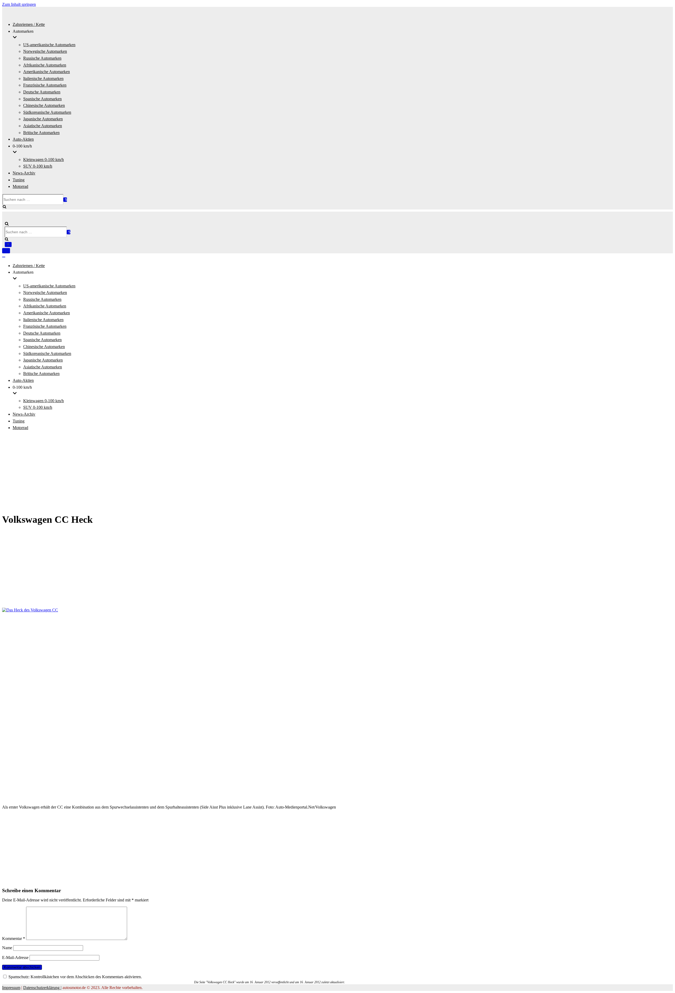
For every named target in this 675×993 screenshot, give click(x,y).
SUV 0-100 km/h (37, 166)
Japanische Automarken (43, 119)
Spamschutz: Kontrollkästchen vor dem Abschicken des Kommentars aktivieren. (74, 977)
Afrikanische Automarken (44, 65)
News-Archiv (24, 173)
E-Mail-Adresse (15, 957)
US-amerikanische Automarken (49, 44)
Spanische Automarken (42, 99)
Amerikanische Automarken (46, 71)
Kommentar (13, 938)
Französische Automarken (44, 85)
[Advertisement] (337, 472)
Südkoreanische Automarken (47, 112)
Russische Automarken (42, 58)
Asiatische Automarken (42, 125)
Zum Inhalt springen (19, 4)
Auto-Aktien (23, 139)
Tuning (19, 180)
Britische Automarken (41, 132)
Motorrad (20, 186)
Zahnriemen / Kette (29, 24)
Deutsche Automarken (41, 92)
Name (7, 948)
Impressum (11, 987)
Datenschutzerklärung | (42, 987)
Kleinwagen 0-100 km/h (43, 159)
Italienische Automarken (43, 78)
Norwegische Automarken (45, 51)
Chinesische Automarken (44, 105)
